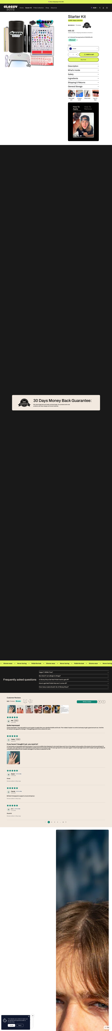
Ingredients (73, 78)
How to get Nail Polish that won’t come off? (53, 683)
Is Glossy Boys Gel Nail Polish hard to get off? (54, 679)
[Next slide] (110, 2)
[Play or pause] (75, 136)
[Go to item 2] (20, 709)
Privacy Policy (11, 1022)
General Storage (75, 86)
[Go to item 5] (47, 709)
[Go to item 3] (29, 709)
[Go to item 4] (38, 709)
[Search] (100, 8)
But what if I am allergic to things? (50, 676)
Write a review (87, 701)
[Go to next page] (66, 822)
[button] (13, 757)
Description (73, 66)
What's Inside (74, 70)
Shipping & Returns (76, 82)
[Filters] (99, 701)
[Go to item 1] (11, 709)
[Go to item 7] (65, 709)
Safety (71, 74)
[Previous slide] (2, 2)
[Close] (29, 1016)
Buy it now (83, 59)
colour (69, 45)
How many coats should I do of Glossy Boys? (54, 687)
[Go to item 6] (56, 709)
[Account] (103, 8)
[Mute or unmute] (78, 136)
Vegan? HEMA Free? (46, 672)
